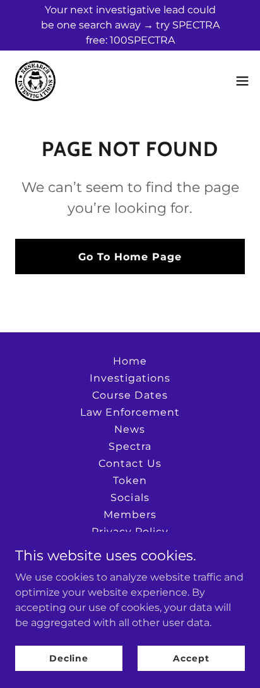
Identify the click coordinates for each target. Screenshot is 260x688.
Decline (68, 657)
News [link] (129, 429)
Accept (191, 657)
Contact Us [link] (129, 463)
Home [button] (130, 361)
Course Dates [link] (129, 395)
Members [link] (130, 515)
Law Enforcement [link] (130, 412)
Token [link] (130, 480)
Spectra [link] (130, 446)
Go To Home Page (130, 257)
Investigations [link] (130, 378)
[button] (242, 81)
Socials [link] (129, 498)
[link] (35, 81)
